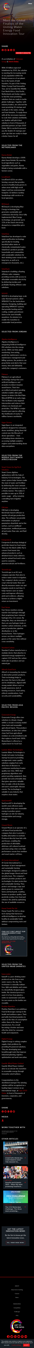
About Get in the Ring (17, 1289)
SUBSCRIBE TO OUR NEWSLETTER (9, 942)
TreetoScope (6, 570)
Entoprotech (6, 540)
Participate (17, 1304)
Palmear (5, 374)
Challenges (17, 1311)
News (16, 1297)
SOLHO (5, 293)
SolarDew (5, 234)
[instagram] (22, 1337)
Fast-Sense (6, 607)
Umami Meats (7, 825)
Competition (17, 1307)
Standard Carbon (8, 647)
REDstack (6, 204)
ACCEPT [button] (26, 1345)
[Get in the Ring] (8, 6)
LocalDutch (6, 177)
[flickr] (25, 1337)
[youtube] (18, 1337)
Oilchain (5, 507)
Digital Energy (7, 1039)
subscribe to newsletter (23, 53)
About (17, 1286)
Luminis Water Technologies (12, 750)
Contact (17, 1293)
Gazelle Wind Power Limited (12, 1063)
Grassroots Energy (9, 715)
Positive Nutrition (8, 1006)
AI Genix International (10, 860)
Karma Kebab (7, 155)
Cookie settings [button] (16, 1345)
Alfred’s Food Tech (9, 669)
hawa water (6, 974)
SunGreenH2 (7, 800)
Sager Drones (7, 422)
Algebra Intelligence (9, 339)
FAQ (17, 1315)
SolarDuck (6, 269)
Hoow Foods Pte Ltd (9, 908)
